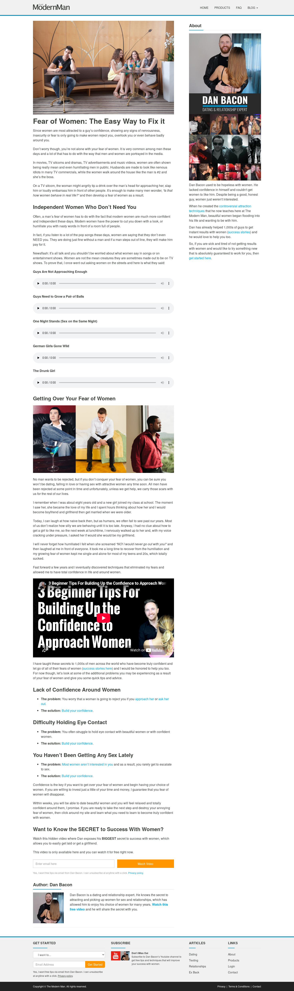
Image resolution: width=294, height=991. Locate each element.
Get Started (95, 964)
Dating (193, 954)
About (231, 954)
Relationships (197, 966)
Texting (193, 960)
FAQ (239, 8)
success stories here (97, 668)
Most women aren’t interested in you (87, 764)
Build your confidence (77, 710)
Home (204, 8)
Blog (252, 8)
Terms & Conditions (239, 986)
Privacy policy (135, 872)
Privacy (221, 986)
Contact (233, 972)
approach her (144, 699)
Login (231, 966)
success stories (239, 232)
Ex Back (194, 972)
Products (222, 8)
